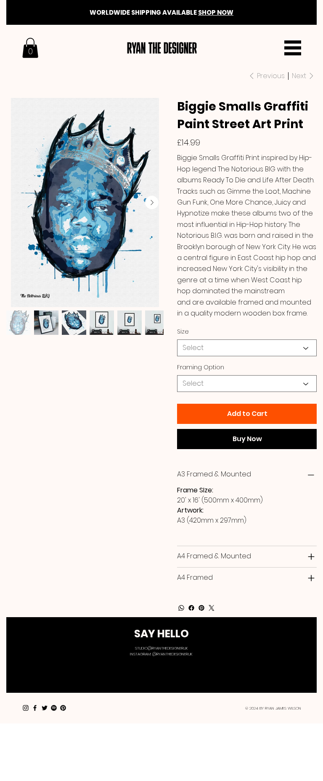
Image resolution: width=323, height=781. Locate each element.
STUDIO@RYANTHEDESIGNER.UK (161, 648)
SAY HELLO (161, 633)
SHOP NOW (215, 12)
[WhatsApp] (181, 608)
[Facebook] (191, 608)
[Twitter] (211, 608)
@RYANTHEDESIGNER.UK (172, 654)
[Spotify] (54, 708)
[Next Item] (152, 202)
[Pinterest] (201, 608)
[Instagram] (25, 708)
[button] (30, 48)
